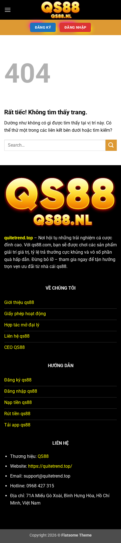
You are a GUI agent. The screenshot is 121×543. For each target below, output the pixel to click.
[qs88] (60, 10)
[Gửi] (111, 145)
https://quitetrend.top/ (50, 466)
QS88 (43, 456)
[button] (7, 10)
